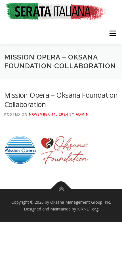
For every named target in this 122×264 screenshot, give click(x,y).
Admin (82, 114)
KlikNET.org (87, 209)
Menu (112, 33)
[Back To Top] (61, 189)
